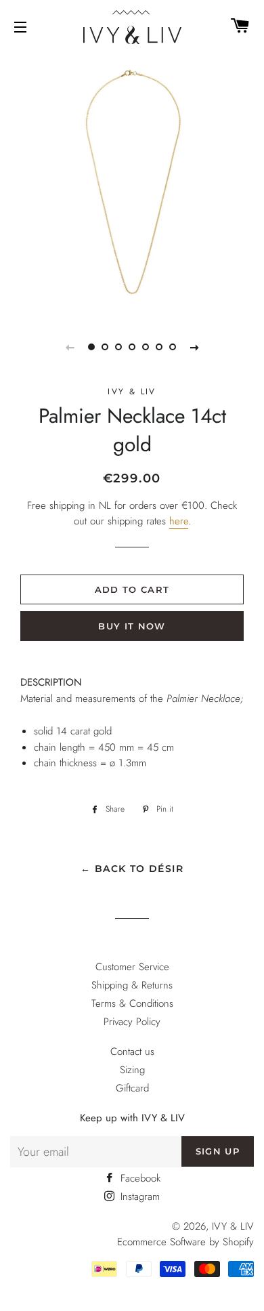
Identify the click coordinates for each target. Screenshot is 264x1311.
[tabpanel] (132, 183)
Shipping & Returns (132, 985)
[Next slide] (194, 347)
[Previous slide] (70, 347)
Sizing (132, 1069)
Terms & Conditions (132, 1003)
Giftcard (132, 1088)
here (178, 521)
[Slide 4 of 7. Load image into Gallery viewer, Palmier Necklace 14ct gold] (132, 347)
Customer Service (132, 966)
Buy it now (131, 626)
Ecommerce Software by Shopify (185, 1241)
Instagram (138, 1196)
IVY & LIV (233, 1226)
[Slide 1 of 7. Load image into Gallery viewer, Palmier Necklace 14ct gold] (91, 347)
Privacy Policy (132, 1021)
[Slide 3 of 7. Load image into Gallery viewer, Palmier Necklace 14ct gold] (118, 347)
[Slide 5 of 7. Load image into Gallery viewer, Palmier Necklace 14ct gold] (145, 347)
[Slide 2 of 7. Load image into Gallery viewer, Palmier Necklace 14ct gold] (105, 347)
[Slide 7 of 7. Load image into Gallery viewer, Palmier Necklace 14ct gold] (172, 347)
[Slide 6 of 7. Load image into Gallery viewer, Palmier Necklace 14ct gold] (159, 347)
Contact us (132, 1051)
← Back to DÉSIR (132, 868)
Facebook (138, 1178)
